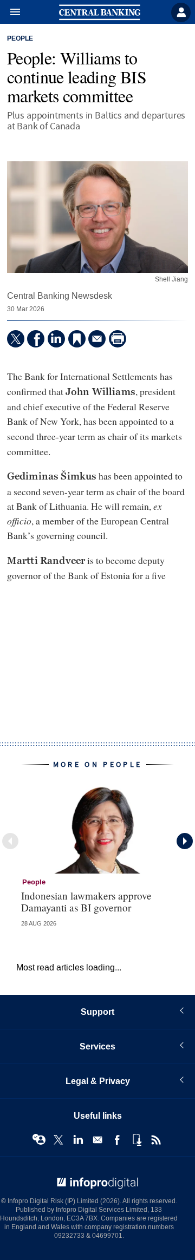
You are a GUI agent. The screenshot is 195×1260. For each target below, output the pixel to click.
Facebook (116, 1139)
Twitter (58, 1139)
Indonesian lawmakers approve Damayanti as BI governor (86, 901)
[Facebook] (35, 338)
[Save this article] (77, 338)
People (20, 39)
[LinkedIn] (56, 338)
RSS (156, 1139)
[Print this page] (117, 338)
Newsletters (97, 1139)
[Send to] (97, 338)
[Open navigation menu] (10, 12)
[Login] (181, 12)
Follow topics (39, 1139)
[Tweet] (15, 338)
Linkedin (78, 1139)
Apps (136, 1139)
